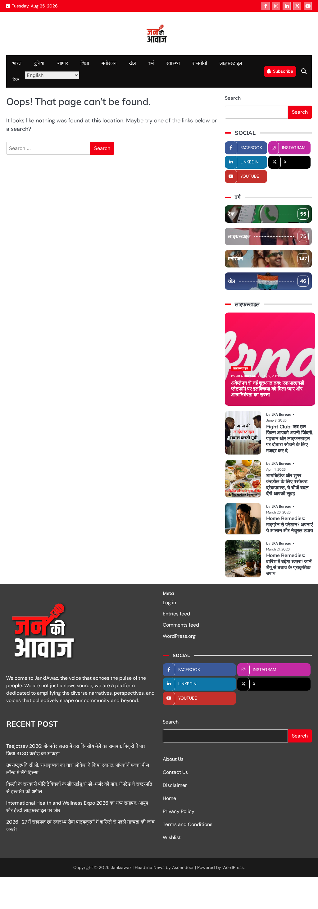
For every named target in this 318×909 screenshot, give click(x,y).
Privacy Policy (178, 811)
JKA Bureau (246, 376)
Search (233, 98)
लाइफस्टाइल (231, 63)
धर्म (151, 63)
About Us (173, 759)
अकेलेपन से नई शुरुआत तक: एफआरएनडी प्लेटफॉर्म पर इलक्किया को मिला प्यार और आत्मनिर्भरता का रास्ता (267, 389)
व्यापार (62, 63)
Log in (169, 602)
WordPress (233, 867)
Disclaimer (175, 785)
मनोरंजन (109, 63)
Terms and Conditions (187, 824)
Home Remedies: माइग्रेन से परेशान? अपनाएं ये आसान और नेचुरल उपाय (289, 524)
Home (169, 798)
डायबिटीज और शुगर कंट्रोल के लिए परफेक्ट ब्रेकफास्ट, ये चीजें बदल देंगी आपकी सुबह (287, 484)
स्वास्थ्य (173, 63)
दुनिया (39, 63)
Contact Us (175, 772)
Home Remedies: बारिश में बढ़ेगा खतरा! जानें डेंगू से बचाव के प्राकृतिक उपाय (288, 564)
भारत (16, 63)
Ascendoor (183, 867)
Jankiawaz (121, 867)
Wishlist (172, 837)
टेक (15, 79)
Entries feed (176, 613)
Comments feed (181, 625)
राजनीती (199, 63)
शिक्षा (84, 63)
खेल (132, 63)
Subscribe (283, 71)
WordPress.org (179, 636)
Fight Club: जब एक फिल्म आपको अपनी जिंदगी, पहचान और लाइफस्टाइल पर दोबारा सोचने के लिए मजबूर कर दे (289, 438)
